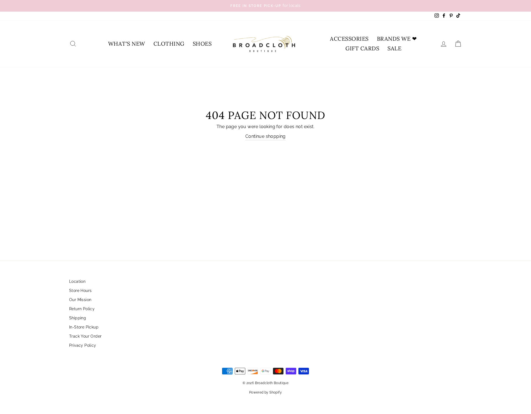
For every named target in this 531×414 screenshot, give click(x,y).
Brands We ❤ (397, 38)
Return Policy (82, 309)
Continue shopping (265, 136)
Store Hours (80, 290)
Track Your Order (85, 336)
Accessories (349, 38)
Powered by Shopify (265, 392)
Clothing (168, 43)
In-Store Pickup (83, 327)
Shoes (202, 43)
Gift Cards (362, 48)
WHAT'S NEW (126, 43)
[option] (265, 6)
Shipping (77, 318)
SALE (394, 48)
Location (77, 281)
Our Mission (80, 299)
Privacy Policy (82, 345)
